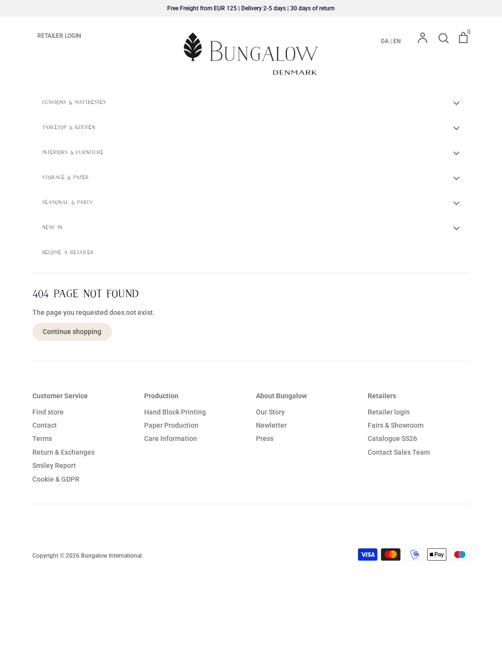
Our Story (270, 412)
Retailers (382, 396)
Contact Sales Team (399, 452)
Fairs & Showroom (396, 425)
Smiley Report (54, 465)
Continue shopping (72, 331)
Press (265, 438)
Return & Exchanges (63, 452)
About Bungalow (281, 396)
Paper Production (171, 425)
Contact (44, 425)
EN (397, 41)
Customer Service (60, 396)
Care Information (170, 438)
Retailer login (389, 412)
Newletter (271, 425)
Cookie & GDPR (55, 479)
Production (161, 396)
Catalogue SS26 (392, 438)
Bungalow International (111, 555)
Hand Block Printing (175, 412)
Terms (42, 438)
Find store (48, 412)
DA (385, 41)
